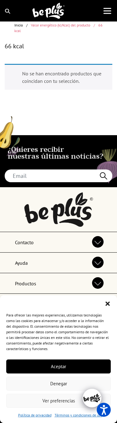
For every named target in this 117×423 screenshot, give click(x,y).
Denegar (58, 384)
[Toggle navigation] (107, 11)
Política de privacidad (34, 415)
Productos (25, 283)
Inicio (18, 25)
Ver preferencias (58, 401)
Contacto (24, 242)
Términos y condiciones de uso (78, 415)
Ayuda (21, 263)
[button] (108, 303)
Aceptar (58, 366)
